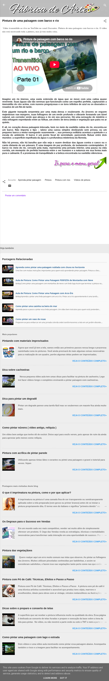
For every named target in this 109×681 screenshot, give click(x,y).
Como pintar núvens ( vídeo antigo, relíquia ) (29, 427)
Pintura (48, 180)
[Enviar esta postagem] (9, 186)
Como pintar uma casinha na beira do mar (36, 306)
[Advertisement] (54, 219)
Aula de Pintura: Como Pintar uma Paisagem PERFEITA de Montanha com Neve (54, 280)
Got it (63, 678)
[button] (105, 21)
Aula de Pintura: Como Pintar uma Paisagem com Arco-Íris (44, 293)
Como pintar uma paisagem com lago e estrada (31, 637)
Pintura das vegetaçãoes (17, 550)
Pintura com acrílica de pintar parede (24, 453)
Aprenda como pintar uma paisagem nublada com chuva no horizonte (50, 267)
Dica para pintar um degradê (19, 398)
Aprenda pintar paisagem (29, 180)
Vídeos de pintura (82, 180)
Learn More (50, 678)
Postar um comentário (15, 195)
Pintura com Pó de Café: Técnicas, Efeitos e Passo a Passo (38, 579)
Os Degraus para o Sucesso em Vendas (26, 521)
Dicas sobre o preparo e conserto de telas (27, 608)
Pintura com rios (62, 180)
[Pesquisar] (105, 5)
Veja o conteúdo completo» (89, 361)
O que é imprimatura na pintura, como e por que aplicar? (36, 492)
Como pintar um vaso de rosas (31, 319)
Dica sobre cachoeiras (15, 369)
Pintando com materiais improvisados (25, 340)
